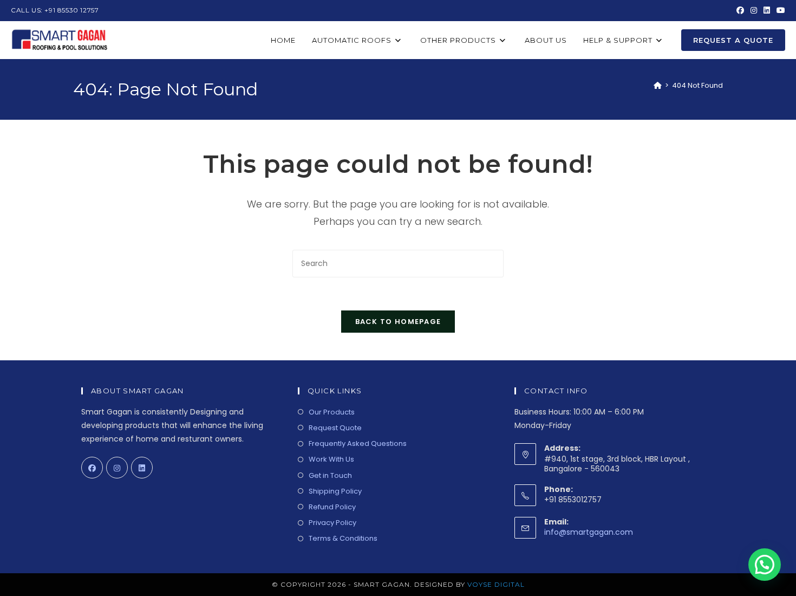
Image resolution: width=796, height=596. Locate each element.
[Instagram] (117, 467)
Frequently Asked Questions (358, 443)
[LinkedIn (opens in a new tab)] (766, 10)
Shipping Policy (335, 491)
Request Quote (335, 428)
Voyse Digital (496, 584)
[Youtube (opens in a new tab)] (779, 10)
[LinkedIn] (142, 467)
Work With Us (331, 459)
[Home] (658, 85)
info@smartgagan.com (588, 532)
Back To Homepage (398, 321)
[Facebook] (92, 467)
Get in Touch (330, 475)
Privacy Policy (332, 522)
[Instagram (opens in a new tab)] (753, 10)
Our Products (332, 412)
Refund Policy (332, 507)
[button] (764, 564)
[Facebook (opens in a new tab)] (740, 10)
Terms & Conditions (343, 538)
